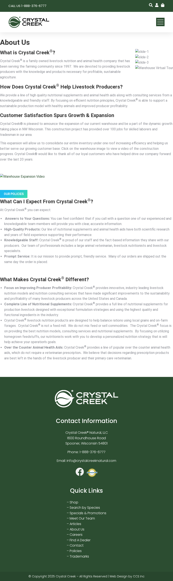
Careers (76, 534)
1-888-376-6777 (92, 452)
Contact (77, 545)
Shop (74, 502)
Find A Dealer (80, 540)
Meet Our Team (82, 518)
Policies (76, 550)
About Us (77, 529)
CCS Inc (139, 576)
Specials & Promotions (88, 513)
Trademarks (79, 556)
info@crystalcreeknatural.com (91, 460)
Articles (75, 523)
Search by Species (85, 507)
